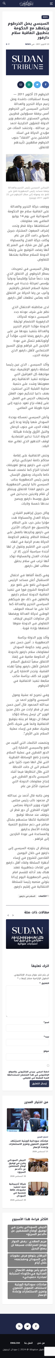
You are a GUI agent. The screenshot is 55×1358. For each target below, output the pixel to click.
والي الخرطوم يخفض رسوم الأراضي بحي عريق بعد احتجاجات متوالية (27, 940)
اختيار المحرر (42, 1137)
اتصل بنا (28, 1343)
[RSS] (19, 1326)
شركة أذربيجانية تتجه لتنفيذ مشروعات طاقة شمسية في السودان (17, 1190)
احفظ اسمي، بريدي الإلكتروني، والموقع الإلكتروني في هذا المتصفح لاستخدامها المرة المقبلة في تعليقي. (28, 1074)
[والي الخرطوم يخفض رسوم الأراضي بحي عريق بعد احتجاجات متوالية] (27, 934)
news (45, 17)
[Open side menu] (51, 3)
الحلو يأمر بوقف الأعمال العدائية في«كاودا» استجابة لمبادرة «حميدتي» (28, 1274)
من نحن (41, 1343)
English (15, 1343)
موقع (46, 1051)
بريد (46, 1036)
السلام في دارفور (27, 896)
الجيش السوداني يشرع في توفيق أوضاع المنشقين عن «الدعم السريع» (16, 1166)
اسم (46, 1022)
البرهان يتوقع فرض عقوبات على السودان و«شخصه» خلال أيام (28, 1259)
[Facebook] (35, 1326)
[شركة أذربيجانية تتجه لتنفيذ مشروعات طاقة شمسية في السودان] (38, 1188)
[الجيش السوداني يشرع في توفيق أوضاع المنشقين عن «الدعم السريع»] (38, 1165)
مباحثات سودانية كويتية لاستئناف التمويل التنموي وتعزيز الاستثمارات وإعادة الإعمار (28, 1144)
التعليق (44, 983)
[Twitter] (27, 1326)
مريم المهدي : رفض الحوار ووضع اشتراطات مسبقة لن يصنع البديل (29, 1245)
